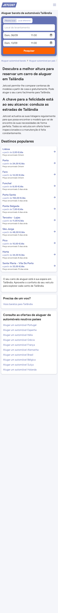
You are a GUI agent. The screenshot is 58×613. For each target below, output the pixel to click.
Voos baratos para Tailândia (18, 304)
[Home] (9, 4)
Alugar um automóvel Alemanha (21, 349)
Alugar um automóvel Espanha (20, 329)
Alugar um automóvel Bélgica (19, 359)
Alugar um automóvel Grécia (19, 339)
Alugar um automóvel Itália (18, 334)
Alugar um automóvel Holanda (20, 369)
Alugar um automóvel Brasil (18, 354)
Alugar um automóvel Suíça (18, 364)
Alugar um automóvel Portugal (20, 325)
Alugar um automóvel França (19, 344)
